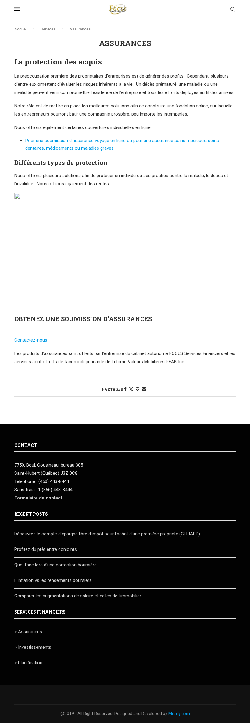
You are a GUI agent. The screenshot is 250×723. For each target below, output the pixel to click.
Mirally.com (179, 713)
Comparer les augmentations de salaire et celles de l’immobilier (77, 596)
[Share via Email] (144, 388)
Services (48, 29)
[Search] (233, 9)
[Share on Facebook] (125, 388)
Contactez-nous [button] (30, 340)
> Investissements (32, 647)
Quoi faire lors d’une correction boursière (55, 565)
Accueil (20, 29)
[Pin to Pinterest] (137, 388)
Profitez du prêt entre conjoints (45, 549)
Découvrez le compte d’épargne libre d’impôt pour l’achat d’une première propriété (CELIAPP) (107, 534)
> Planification (28, 663)
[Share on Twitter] (131, 388)
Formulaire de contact (38, 498)
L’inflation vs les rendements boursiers (53, 580)
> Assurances (28, 631)
